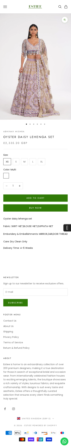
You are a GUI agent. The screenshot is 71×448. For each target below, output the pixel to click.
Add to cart (35, 198)
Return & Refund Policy (16, 348)
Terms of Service (13, 342)
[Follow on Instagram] (13, 408)
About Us (8, 326)
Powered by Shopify (45, 425)
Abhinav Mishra (14, 131)
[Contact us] (64, 441)
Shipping (8, 331)
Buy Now (35, 207)
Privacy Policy (11, 337)
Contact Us (9, 320)
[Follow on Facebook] (5, 408)
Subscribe (15, 302)
